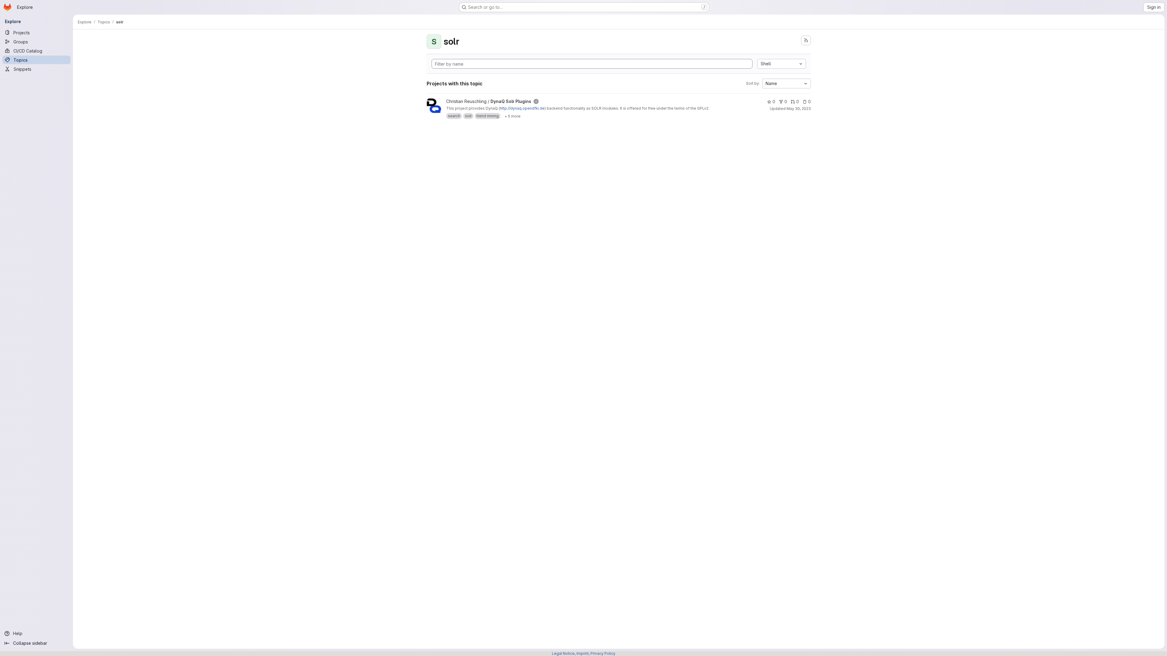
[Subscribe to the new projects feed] (806, 40)
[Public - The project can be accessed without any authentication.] (536, 101)
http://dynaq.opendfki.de (522, 108)
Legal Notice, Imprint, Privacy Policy (583, 653)
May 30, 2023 (799, 108)
